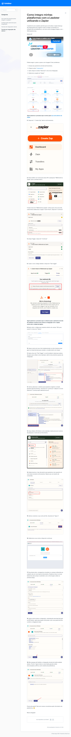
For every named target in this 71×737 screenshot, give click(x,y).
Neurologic (54, 733)
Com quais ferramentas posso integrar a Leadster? (8, 19)
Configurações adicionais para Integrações (8, 23)
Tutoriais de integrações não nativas (8, 30)
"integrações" (39, 68)
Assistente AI (6, 3)
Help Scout (67, 733)
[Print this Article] (65, 13)
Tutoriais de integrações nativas (9, 26)
